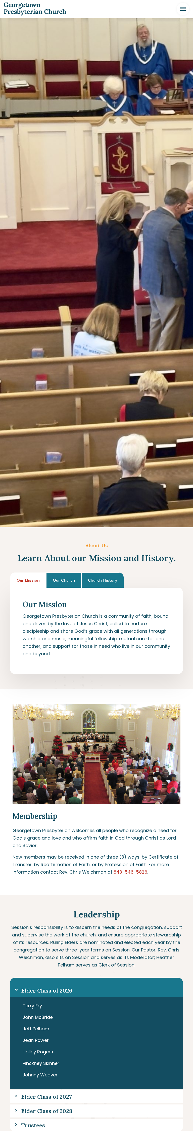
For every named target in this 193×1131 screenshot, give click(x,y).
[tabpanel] (96, 631)
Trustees (33, 1125)
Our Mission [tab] (28, 580)
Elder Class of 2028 (46, 1110)
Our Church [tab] (64, 580)
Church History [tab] (102, 580)
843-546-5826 (130, 872)
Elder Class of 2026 (46, 990)
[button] (96, 987)
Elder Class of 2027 (46, 1096)
